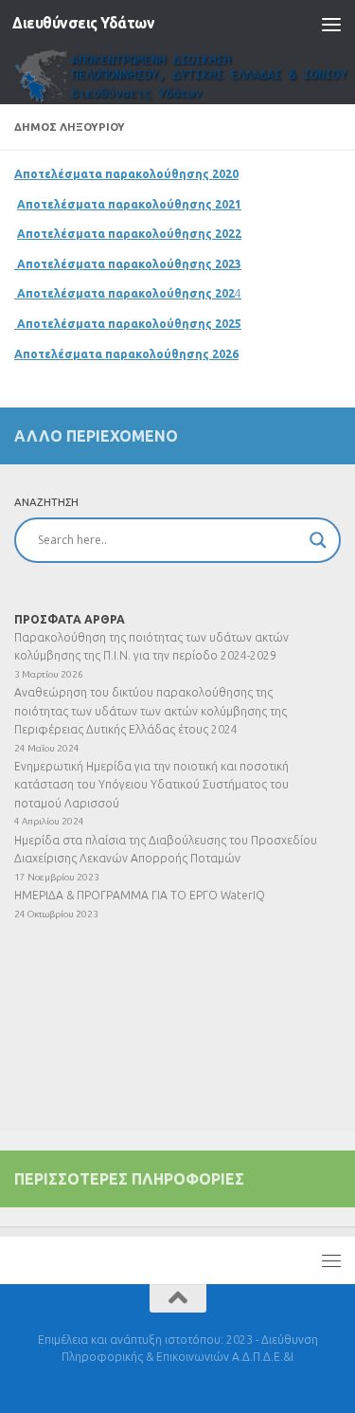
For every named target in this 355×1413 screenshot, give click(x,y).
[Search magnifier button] (318, 540)
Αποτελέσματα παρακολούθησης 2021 (129, 204)
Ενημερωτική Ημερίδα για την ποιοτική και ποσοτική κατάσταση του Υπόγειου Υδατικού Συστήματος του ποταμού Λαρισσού (151, 784)
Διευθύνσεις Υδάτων (83, 23)
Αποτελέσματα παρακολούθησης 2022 (129, 233)
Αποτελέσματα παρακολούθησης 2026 (126, 354)
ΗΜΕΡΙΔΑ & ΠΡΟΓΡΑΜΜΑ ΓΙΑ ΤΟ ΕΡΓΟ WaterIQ (139, 895)
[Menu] (331, 23)
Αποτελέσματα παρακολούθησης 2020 (126, 174)
